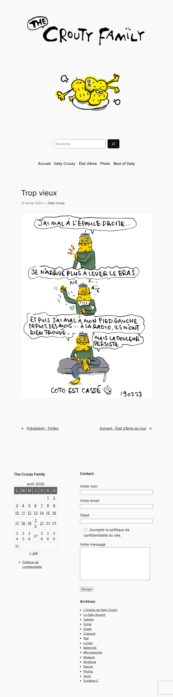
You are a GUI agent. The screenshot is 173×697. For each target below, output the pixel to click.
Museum (89, 657)
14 (42, 513)
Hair (86, 638)
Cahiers (88, 619)
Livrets (88, 643)
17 (17, 523)
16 (54, 513)
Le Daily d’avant (94, 614)
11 (23, 513)
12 (29, 513)
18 (23, 523)
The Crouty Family (29, 474)
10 (17, 513)
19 (29, 523)
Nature (88, 666)
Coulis (87, 629)
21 (42, 523)
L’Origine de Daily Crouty (100, 610)
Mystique (89, 662)
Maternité (89, 647)
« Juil (33, 553)
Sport (87, 676)
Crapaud (89, 633)
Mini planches (92, 652)
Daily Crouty (56, 203)
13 (36, 513)
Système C (90, 680)
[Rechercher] (113, 143)
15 (48, 513)
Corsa (87, 624)
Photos (88, 671)
